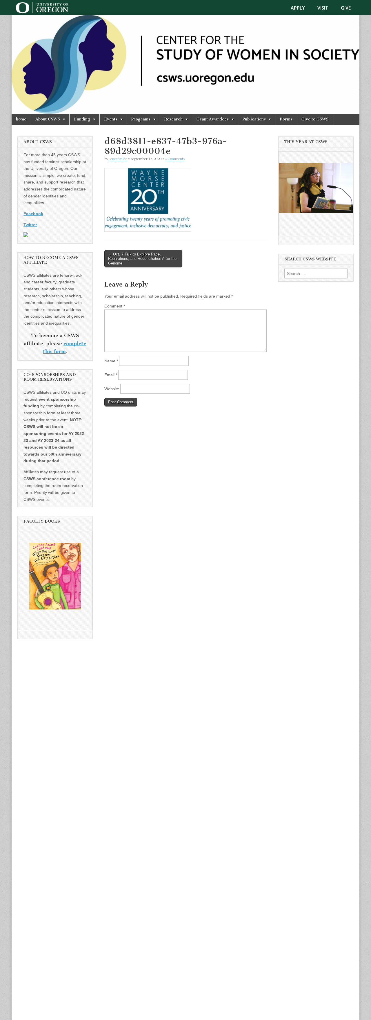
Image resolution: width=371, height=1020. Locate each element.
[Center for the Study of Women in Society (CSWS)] (185, 64)
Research (173, 119)
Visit (322, 8)
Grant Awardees (213, 119)
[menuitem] (301, 8)
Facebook (33, 213)
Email (110, 375)
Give (346, 8)
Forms (286, 119)
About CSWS (47, 119)
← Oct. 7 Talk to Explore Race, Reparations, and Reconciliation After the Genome (142, 258)
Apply (298, 8)
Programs (140, 119)
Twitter (30, 224)
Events (110, 119)
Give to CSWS (315, 119)
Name (111, 361)
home (21, 119)
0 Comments (175, 158)
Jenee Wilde (118, 158)
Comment (114, 306)
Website (111, 388)
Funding (82, 119)
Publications (254, 119)
